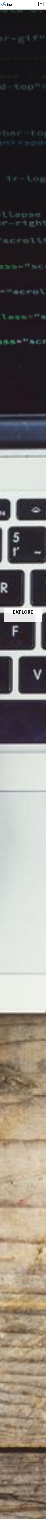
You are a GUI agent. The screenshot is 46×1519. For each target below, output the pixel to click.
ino (9, 4)
